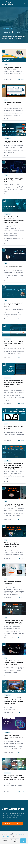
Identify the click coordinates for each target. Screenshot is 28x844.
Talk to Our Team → (12, 823)
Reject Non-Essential (14, 840)
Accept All (23, 840)
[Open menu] (24, 3)
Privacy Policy (5, 836)
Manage (5, 840)
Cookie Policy (19, 834)
